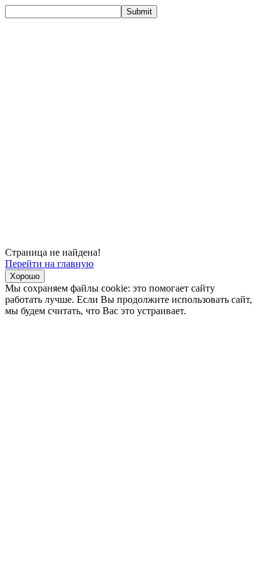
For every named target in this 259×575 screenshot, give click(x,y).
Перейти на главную (49, 263)
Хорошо (25, 276)
